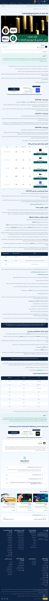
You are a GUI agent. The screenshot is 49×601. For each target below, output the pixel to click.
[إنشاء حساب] (35, 1)
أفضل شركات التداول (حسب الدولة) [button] (19, 531)
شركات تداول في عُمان (21, 542)
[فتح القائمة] (47, 1)
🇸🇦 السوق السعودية (9, 535)
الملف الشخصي (4, 46)
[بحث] (39, 1)
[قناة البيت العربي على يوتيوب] (7, 599)
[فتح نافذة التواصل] (44, 596)
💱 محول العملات (45, 563)
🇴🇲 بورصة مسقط (10, 547)
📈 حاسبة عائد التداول (45, 575)
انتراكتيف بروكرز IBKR (33, 547)
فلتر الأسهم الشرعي (9, 550)
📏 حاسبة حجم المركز (45, 572)
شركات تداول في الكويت (21, 537)
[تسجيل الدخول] (37, 1)
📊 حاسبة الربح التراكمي (45, 577)
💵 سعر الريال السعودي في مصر (20, 568)
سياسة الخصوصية (10, 574)
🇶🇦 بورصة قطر (10, 542)
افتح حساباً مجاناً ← (14, 432)
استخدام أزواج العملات (39, 370)
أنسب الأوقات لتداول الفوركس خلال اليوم (36, 204)
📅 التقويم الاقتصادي (45, 580)
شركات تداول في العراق (21, 545)
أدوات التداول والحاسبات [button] (45, 559)
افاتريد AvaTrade (34, 535)
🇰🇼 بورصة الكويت (10, 540)
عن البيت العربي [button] (8, 558)
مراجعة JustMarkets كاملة (14, 91)
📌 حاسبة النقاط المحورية (45, 570)
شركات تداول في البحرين (21, 540)
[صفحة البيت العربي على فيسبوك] (2, 599)
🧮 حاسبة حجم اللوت (45, 565)
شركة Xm (34, 542)
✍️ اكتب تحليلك (34, 564)
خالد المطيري (40, 443)
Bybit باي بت (34, 540)
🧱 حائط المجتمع (34, 561)
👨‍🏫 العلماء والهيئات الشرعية (8, 555)
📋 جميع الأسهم (10, 552)
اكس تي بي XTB (34, 545)
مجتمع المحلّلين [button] (32, 558)
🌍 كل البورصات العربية (9, 533)
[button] (24, 52)
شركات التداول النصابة (9, 569)
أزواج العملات (41, 82)
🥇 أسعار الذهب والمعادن (21, 565)
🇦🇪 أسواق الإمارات (10, 537)
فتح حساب (40, 154)
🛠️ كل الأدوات (46, 585)
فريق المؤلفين (10, 564)
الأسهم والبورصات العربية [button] (7, 531)
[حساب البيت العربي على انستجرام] (5, 599)
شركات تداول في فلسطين (20, 547)
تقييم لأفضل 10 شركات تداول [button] (32, 531)
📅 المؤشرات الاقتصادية (21, 570)
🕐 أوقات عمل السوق (45, 582)
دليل (44, 82)
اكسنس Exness (34, 537)
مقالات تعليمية (10, 566)
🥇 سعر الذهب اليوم (21, 563)
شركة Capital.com (33, 533)
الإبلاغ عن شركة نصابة (9, 571)
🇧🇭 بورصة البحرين (10, 545)
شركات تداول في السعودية (20, 533)
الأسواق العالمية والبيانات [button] (20, 559)
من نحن (11, 561)
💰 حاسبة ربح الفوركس (45, 568)
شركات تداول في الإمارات (21, 535)
